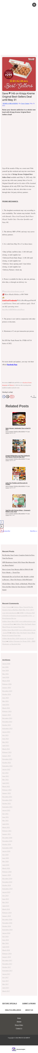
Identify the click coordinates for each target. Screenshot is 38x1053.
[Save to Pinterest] (2, 530)
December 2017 (7, 960)
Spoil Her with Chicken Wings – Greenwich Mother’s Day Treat (18, 511)
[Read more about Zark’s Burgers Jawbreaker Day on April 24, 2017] (19, 419)
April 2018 (5, 947)
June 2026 (5, 670)
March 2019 (6, 909)
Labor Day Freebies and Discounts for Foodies (16, 483)
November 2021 (7, 800)
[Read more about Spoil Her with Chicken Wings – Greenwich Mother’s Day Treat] (19, 501)
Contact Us (19, 1028)
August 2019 (6, 892)
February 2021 (6, 831)
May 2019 (5, 902)
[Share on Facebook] (3, 396)
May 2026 (5, 674)
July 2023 (5, 735)
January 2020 (6, 875)
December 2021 (7, 797)
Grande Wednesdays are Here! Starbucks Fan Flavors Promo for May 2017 (18, 456)
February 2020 (6, 872)
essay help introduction (9, 613)
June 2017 (5, 981)
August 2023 (6, 732)
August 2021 (6, 810)
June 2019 (5, 899)
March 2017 (6, 991)
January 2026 (6, 688)
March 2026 (6, 681)
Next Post (33, 531)
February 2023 (6, 752)
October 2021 (6, 803)
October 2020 (6, 844)
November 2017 (7, 964)
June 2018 (5, 940)
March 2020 (6, 868)
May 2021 (5, 820)
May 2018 (5, 943)
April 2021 (5, 824)
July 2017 (5, 977)
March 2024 (6, 708)
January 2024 (6, 715)
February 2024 (6, 711)
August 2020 (6, 851)
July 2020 (5, 855)
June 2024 (5, 698)
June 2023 (5, 739)
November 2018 (7, 923)
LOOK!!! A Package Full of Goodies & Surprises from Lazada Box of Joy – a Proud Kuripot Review (18, 615)
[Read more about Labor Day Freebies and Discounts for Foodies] (19, 473)
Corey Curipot (6, 607)
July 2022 (5, 773)
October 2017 (6, 967)
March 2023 (6, 749)
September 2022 (7, 766)
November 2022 (7, 759)
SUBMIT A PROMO (29, 1003)
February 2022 (6, 790)
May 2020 (5, 861)
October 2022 (6, 763)
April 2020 (5, 865)
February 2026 (6, 684)
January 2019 (6, 916)
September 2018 (7, 930)
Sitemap (19, 1021)
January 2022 (6, 793)
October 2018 (6, 926)
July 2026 (5, 667)
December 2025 (7, 691)
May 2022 (5, 780)
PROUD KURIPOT (14, 4)
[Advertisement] (19, 29)
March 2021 (6, 827)
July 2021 (5, 814)
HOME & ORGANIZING (10, 103)
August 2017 (6, 974)
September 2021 (7, 807)
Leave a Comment (9, 431)
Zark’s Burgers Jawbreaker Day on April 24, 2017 (18, 428)
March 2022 (6, 786)
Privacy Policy (19, 1025)
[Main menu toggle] (34, 5)
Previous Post (5, 531)
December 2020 (7, 838)
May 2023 (5, 742)
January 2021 (6, 834)
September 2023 (7, 728)
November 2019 (7, 882)
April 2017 (5, 988)
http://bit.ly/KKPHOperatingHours (13, 309)
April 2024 (5, 705)
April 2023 (5, 745)
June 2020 (5, 858)
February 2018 (6, 954)
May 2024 (5, 701)
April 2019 (5, 906)
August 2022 (6, 769)
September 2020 (7, 848)
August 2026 (6, 664)
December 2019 (7, 879)
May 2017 (5, 984)
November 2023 (7, 722)
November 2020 (7, 841)
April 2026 (5, 677)
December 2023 (7, 718)
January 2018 (6, 957)
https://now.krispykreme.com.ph (14, 291)
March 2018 (6, 950)
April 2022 (5, 783)
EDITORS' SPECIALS (9, 1003)
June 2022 (5, 776)
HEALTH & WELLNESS (13, 1010)
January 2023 (6, 756)
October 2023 (6, 725)
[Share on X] (7, 396)
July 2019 (5, 896)
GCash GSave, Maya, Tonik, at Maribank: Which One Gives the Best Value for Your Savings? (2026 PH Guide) (18, 587)
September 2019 (7, 889)
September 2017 (7, 971)
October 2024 (6, 694)
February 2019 (6, 913)
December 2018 (7, 919)
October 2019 (6, 885)
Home (19, 1018)
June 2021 (5, 817)
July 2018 (5, 936)
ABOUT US (29, 1010)
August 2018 (6, 933)
